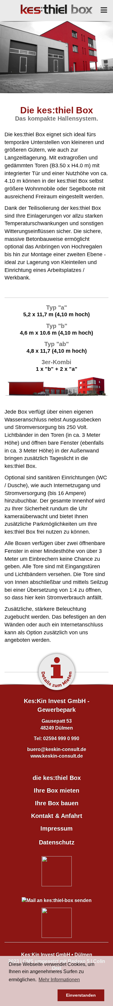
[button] (32, 995)
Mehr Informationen (59, 979)
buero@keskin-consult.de (56, 749)
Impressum (56, 828)
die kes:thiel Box (57, 777)
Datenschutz (56, 842)
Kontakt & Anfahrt (56, 815)
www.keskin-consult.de (56, 755)
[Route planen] (56, 923)
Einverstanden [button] (81, 995)
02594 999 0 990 (61, 738)
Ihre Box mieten (56, 790)
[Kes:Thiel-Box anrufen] (56, 871)
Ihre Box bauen (56, 802)
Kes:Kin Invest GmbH (45, 954)
